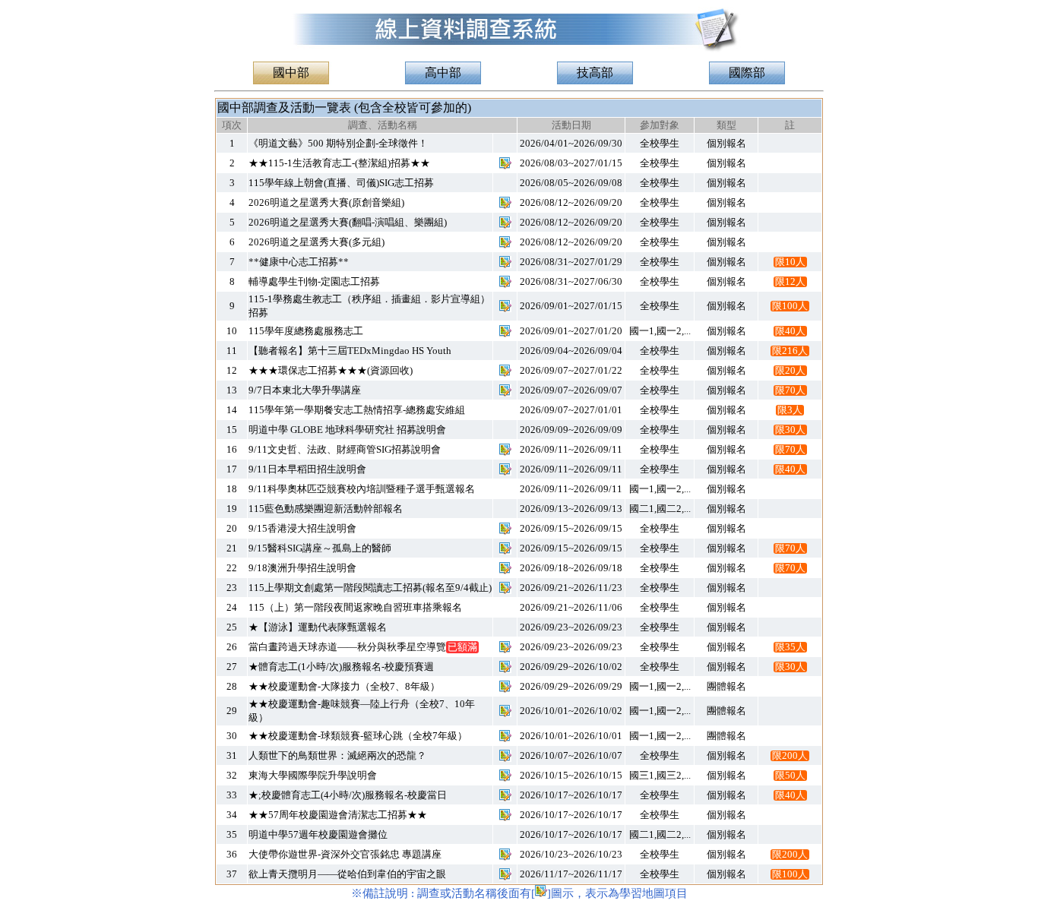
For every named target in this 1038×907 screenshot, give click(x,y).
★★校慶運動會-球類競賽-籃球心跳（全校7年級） (357, 735)
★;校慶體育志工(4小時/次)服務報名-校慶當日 (347, 795)
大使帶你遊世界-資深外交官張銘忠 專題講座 (344, 854)
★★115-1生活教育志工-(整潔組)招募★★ (339, 163)
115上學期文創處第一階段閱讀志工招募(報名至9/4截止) (370, 587)
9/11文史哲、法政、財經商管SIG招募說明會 (344, 449)
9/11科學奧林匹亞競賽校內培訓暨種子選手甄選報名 (361, 489)
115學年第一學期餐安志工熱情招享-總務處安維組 (356, 410)
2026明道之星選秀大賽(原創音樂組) (326, 202)
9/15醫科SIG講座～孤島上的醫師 (319, 548)
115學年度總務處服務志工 (305, 331)
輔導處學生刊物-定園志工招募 (314, 281)
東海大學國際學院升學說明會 (312, 775)
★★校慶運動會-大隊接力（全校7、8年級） (344, 686)
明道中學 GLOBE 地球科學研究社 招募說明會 (347, 429)
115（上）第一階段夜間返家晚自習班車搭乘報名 (355, 607)
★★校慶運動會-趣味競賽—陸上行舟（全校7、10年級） (361, 710)
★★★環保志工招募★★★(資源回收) (330, 370)
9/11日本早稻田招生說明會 (307, 469)
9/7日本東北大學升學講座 (304, 390)
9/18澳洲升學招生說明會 (302, 568)
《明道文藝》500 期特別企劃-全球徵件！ (338, 143)
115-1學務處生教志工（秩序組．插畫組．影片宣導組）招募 (369, 305)
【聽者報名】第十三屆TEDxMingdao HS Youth (349, 350)
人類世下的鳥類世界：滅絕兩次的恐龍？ (337, 755)
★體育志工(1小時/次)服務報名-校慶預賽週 (341, 666)
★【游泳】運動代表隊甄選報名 (317, 627)
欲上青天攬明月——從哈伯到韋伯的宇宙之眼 (347, 874)
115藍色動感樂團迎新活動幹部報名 (325, 508)
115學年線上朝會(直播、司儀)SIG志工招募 (341, 182)
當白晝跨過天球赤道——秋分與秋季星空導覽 (362, 647)
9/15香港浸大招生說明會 (302, 528)
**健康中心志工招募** (298, 261)
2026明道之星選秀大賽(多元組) (316, 242)
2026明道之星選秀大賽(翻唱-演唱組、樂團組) (347, 222)
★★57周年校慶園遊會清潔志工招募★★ (337, 814)
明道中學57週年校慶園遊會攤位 (318, 834)
